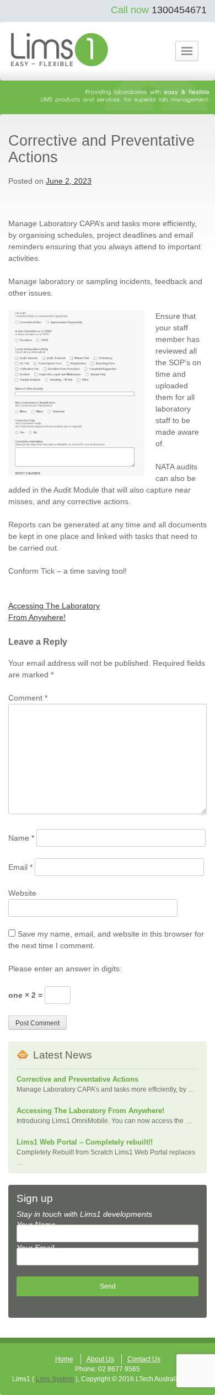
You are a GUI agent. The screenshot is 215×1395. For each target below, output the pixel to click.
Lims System (55, 1379)
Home (64, 1359)
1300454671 (179, 9)
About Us (100, 1359)
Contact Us (143, 1359)
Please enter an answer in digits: (65, 968)
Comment (27, 697)
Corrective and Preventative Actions (77, 1079)
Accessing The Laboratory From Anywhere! (90, 1111)
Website (22, 893)
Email (20, 867)
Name (21, 837)
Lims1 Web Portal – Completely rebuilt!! (85, 1142)
